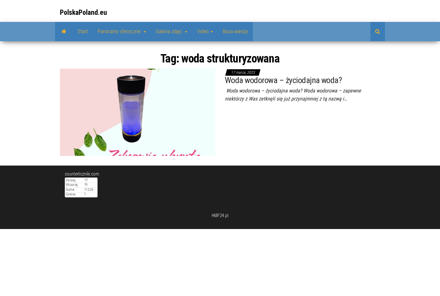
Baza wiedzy (235, 31)
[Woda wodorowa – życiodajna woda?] (137, 111)
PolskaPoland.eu (83, 12)
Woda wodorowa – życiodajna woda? (283, 80)
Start (83, 31)
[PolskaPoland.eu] (64, 31)
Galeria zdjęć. (170, 31)
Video (203, 31)
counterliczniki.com (82, 174)
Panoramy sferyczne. (120, 31)
